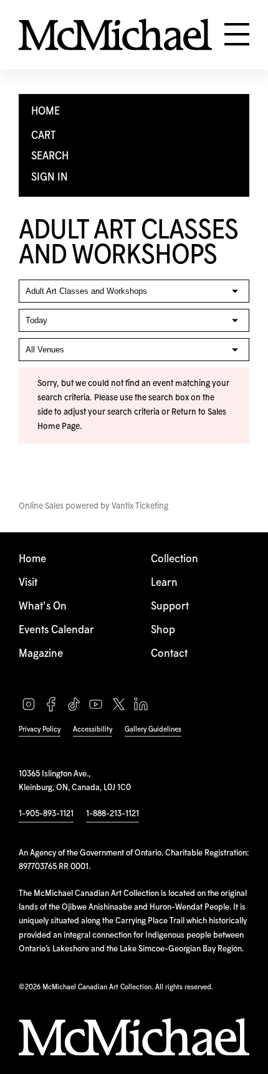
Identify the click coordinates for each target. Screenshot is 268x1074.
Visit (28, 583)
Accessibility (92, 729)
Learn (164, 583)
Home (32, 559)
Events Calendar (56, 630)
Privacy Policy (39, 729)
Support (170, 606)
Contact (169, 654)
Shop (163, 630)
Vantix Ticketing (140, 506)
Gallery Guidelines (153, 729)
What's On (43, 606)
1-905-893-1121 (46, 813)
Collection (174, 559)
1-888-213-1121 (112, 813)
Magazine (41, 654)
